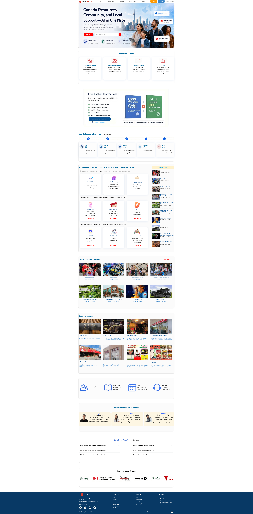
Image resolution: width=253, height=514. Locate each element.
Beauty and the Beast (165, 218)
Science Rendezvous (165, 171)
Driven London (164, 178)
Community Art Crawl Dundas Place (166, 195)
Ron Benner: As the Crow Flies (167, 203)
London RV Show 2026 (166, 226)
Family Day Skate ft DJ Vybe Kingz (166, 211)
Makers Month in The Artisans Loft (166, 242)
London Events (163, 167)
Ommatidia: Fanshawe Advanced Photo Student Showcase (166, 234)
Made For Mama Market (166, 186)
